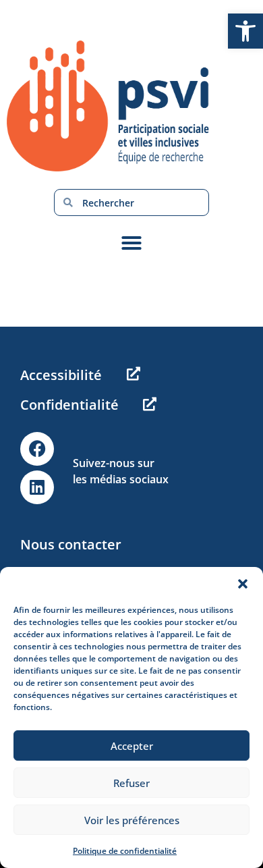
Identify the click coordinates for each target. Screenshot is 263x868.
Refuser (131, 783)
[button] (243, 584)
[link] (245, 31)
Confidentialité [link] (69, 405)
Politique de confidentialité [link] (125, 851)
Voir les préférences (131, 820)
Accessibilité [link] (61, 375)
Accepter (132, 746)
